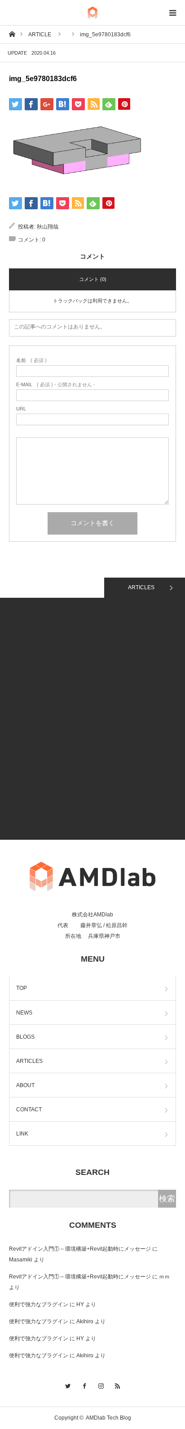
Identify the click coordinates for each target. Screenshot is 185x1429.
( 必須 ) (31, 360)
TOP (21, 988)
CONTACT (29, 1109)
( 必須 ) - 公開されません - (55, 384)
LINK (22, 1134)
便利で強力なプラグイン (38, 1304)
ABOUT (25, 1085)
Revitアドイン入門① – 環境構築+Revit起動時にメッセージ (80, 1249)
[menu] (172, 12)
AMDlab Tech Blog (108, 1418)
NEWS (24, 1013)
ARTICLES (141, 587)
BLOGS (25, 1037)
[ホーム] (12, 33)
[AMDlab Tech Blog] (92, 12)
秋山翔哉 (47, 227)
